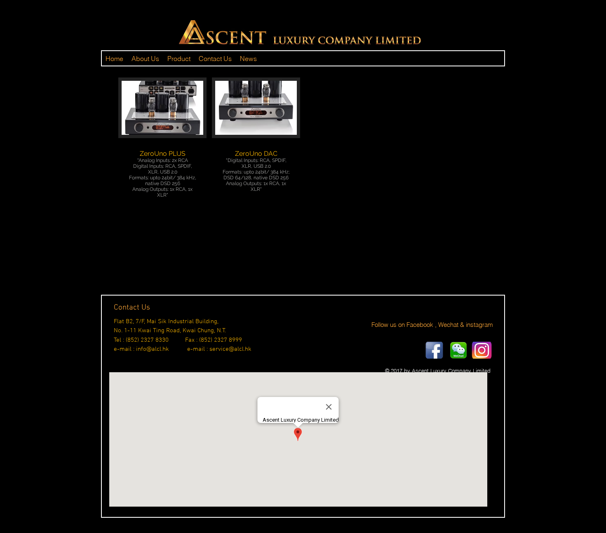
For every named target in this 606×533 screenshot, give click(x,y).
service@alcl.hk (230, 349)
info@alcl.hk (152, 349)
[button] (162, 149)
